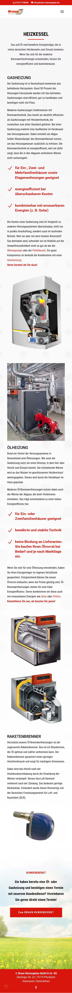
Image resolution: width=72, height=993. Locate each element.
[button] (6, 987)
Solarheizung (14, 260)
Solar (44, 596)
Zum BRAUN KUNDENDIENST (36, 912)
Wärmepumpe (14, 250)
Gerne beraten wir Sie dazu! (22, 264)
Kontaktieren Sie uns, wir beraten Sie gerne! (31, 601)
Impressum (28, 981)
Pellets (56, 596)
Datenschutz (43, 981)
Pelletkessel (39, 250)
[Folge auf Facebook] (36, 987)
